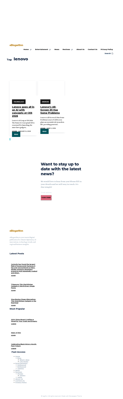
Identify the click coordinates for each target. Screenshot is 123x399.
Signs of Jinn (16, 333)
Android (45, 102)
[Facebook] (10, 249)
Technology (19, 102)
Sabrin (13, 324)
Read (16, 134)
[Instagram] (14, 249)
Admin (14, 131)
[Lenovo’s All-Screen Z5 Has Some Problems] (51, 87)
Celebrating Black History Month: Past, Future (24, 345)
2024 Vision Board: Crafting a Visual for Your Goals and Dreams (24, 320)
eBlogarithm (16, 230)
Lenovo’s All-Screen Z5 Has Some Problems (50, 110)
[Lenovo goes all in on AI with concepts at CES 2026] (23, 87)
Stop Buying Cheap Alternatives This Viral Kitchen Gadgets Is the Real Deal (23, 301)
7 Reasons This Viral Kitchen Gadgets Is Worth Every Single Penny (23, 286)
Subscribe (46, 198)
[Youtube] (17, 249)
